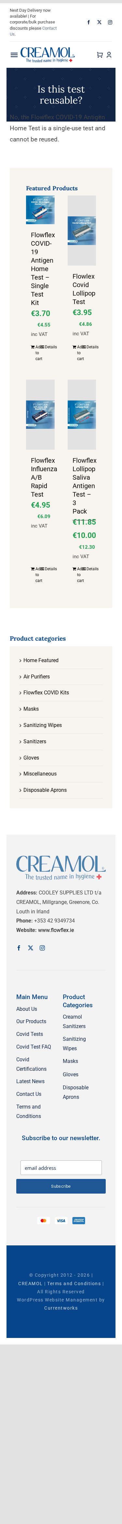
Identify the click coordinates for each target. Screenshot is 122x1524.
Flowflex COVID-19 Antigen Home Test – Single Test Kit (43, 269)
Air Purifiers (36, 677)
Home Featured (41, 660)
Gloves (31, 758)
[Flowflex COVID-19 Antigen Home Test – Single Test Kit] (40, 210)
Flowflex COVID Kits (46, 692)
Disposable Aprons (45, 790)
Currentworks (61, 1308)
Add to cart (37, 353)
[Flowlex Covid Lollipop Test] (82, 231)
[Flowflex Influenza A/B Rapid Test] (40, 415)
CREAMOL (30, 1283)
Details (47, 347)
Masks (31, 709)
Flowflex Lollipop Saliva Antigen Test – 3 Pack (85, 486)
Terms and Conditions (74, 1283)
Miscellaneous (40, 774)
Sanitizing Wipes (42, 725)
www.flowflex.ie (56, 930)
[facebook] (89, 22)
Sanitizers (34, 741)
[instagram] (110, 22)
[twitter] (99, 22)
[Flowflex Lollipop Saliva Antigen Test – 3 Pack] (82, 415)
